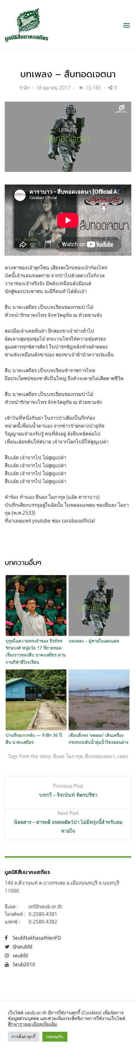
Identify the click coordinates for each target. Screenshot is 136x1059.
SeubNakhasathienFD (37, 938)
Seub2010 (24, 964)
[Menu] (126, 25)
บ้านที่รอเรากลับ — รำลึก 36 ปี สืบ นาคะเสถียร (34, 738)
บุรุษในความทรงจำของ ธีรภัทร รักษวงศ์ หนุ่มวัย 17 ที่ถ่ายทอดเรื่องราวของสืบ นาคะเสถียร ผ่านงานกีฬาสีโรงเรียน (36, 651)
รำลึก (24, 88)
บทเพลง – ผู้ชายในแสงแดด (94, 640)
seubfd (20, 955)
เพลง (122, 756)
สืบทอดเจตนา (100, 756)
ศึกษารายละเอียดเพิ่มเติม (32, 1024)
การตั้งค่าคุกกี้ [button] (23, 1036)
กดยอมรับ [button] (55, 1036)
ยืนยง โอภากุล (68, 756)
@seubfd (22, 946)
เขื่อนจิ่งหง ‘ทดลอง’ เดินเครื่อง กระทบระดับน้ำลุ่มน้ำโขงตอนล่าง (98, 738)
